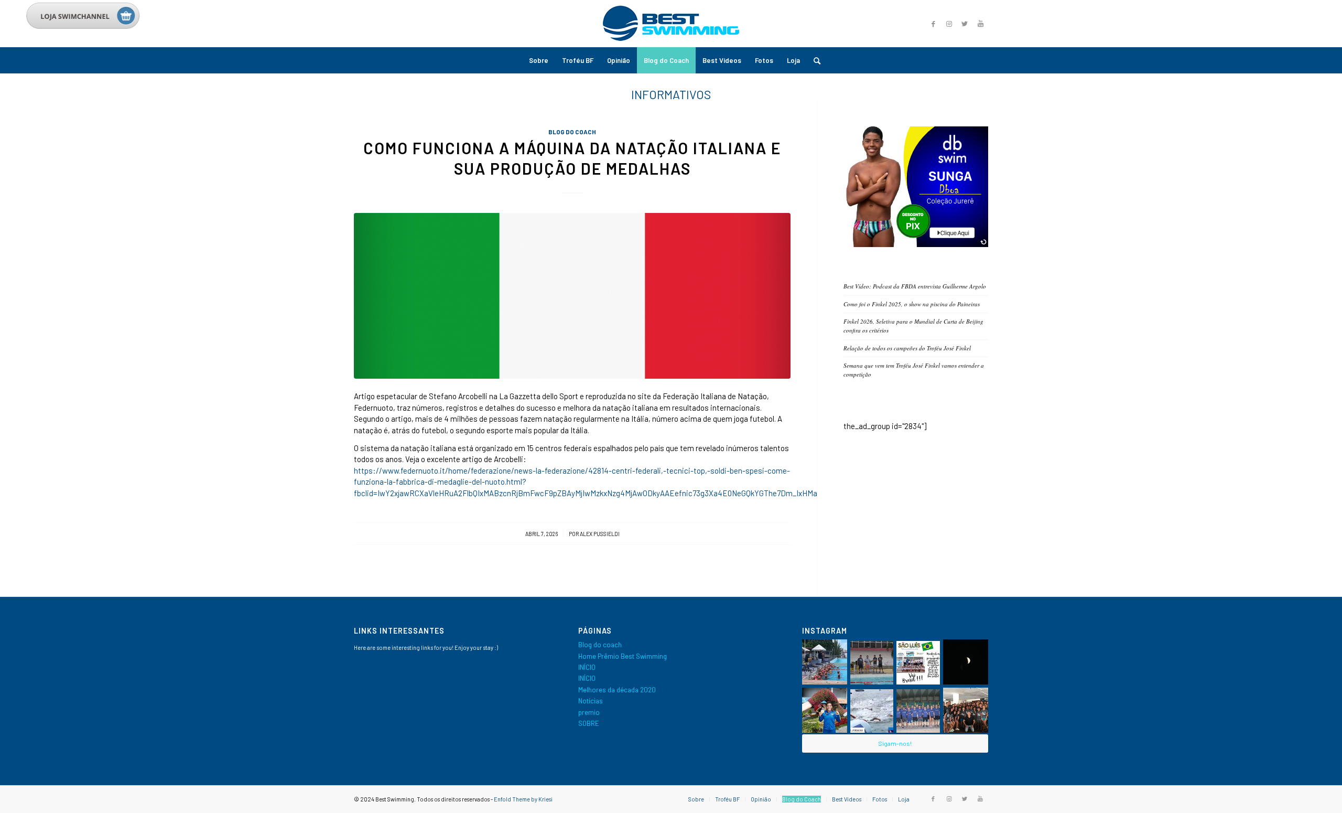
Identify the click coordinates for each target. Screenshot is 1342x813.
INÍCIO (587, 667)
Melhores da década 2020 (617, 690)
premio (589, 712)
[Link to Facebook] (933, 23)
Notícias (590, 701)
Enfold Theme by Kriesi (523, 799)
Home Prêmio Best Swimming (622, 656)
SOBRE (588, 723)
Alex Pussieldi (600, 533)
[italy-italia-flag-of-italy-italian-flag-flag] (572, 296)
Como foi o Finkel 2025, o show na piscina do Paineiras (911, 304)
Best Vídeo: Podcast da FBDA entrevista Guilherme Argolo (914, 286)
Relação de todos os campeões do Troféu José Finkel (907, 348)
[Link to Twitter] (964, 23)
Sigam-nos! (895, 743)
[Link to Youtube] (980, 23)
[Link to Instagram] (949, 23)
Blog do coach (572, 131)
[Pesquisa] (813, 60)
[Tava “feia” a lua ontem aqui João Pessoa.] (965, 661)
